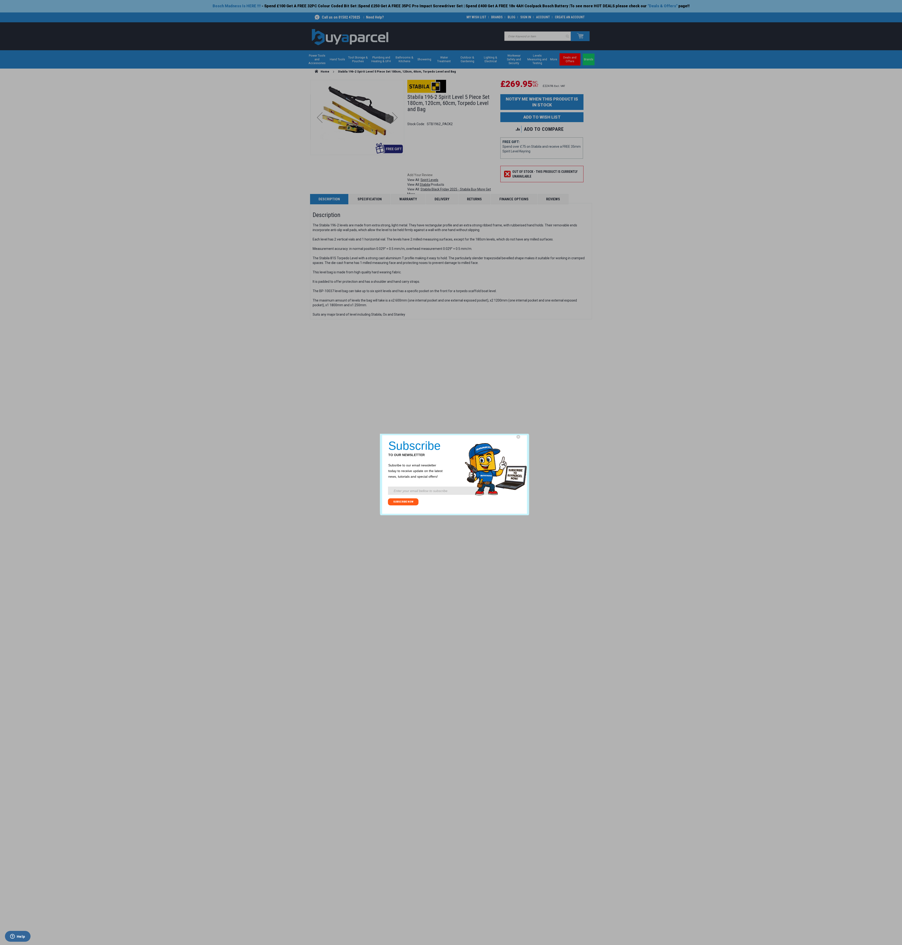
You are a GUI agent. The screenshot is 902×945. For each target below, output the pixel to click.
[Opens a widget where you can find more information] (18, 937)
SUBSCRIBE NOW (403, 501)
